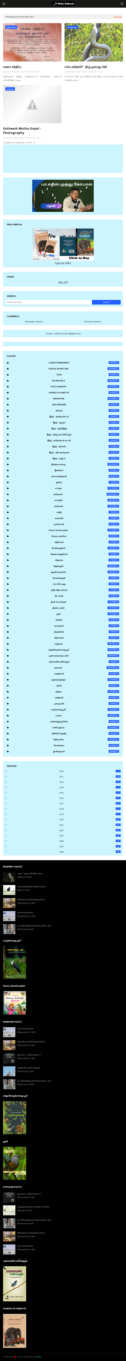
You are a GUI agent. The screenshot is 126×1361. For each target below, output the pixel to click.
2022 (89, 830)
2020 (89, 819)
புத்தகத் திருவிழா (81, 679)
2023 (89, 835)
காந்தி (84, 512)
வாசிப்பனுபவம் (82, 727)
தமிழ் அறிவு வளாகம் (81, 589)
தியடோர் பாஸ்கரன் (81, 601)
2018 (89, 808)
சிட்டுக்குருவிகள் (81, 548)
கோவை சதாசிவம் (81, 536)
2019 (89, 814)
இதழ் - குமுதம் (82, 422)
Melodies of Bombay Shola (31, 899)
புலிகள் (83, 685)
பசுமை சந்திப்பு (12, 67)
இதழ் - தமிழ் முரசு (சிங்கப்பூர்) (79, 434)
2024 (89, 841)
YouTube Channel (92, 321)
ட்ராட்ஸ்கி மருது (82, 584)
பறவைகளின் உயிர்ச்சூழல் (80, 661)
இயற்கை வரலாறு (81, 464)
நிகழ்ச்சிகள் (82, 631)
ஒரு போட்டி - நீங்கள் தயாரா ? (29, 1054)
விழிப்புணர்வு (82, 739)
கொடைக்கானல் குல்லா (80, 530)
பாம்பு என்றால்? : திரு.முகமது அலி (86, 67)
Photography (81, 386)
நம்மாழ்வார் (83, 625)
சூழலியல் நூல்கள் (81, 572)
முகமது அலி (82, 703)
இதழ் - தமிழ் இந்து (81, 428)
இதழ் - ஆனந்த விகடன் (80, 416)
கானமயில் (83, 518)
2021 (89, 825)
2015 (89, 792)
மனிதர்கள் (83, 697)
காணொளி (82, 506)
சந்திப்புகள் (83, 542)
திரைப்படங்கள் (82, 607)
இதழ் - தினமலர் (82, 446)
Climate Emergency (80, 362)
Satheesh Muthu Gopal (15, 71)
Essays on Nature (80, 368)
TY (21, 1356)
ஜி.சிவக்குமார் (82, 751)
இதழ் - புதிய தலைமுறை (80, 452)
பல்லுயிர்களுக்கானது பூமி (79, 649)
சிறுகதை (83, 560)
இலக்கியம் (83, 470)
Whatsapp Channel (34, 321)
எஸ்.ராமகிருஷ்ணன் (81, 476)
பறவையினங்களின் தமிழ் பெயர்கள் (31, 886)
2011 (89, 776)
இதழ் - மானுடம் (82, 458)
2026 (89, 851)
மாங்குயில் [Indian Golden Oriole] (33, 1206)
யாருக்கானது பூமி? (81, 709)
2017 (89, 803)
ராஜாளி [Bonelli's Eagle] (28, 1067)
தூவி (84, 613)
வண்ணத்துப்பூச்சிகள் (80, 721)
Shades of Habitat (80, 392)
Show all (117, 16)
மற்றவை (83, 691)
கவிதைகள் (82, 494)
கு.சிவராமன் (82, 524)
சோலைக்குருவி (82, 578)
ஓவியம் (83, 482)
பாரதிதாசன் (82, 673)
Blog (39, 1356)
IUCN (84, 374)
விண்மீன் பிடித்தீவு (81, 733)
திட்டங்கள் (83, 595)
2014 (89, 787)
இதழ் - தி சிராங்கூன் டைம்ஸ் (79, 440)
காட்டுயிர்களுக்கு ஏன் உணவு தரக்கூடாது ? (34, 925)
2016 (89, 798)
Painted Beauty (25, 912)
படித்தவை (82, 643)
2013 (89, 782)
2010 (89, 771)
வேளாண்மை (82, 745)
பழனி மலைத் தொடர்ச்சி (80, 655)
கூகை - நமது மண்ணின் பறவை (30, 873)
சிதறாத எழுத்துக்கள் (81, 554)
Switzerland (81, 404)
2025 (89, 846)
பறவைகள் (82, 667)
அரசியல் (83, 410)
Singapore (82, 398)
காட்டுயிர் (83, 500)
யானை (83, 715)
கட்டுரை (83, 488)
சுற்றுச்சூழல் (82, 566)
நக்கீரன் (83, 619)
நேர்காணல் (83, 637)
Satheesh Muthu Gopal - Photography (22, 130)
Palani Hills (81, 380)
